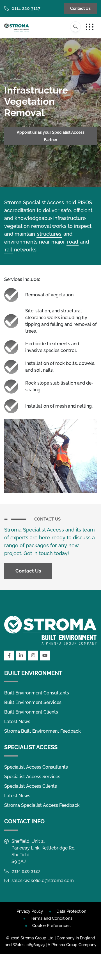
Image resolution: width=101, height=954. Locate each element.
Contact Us (80, 8)
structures (49, 234)
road (72, 242)
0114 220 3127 (26, 8)
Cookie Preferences (51, 925)
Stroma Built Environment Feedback (42, 731)
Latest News (17, 721)
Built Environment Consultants (36, 693)
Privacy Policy (30, 911)
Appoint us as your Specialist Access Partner (50, 136)
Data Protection (71, 911)
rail (8, 250)
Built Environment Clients (31, 712)
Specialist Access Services (32, 776)
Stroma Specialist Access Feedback (42, 805)
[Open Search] (75, 27)
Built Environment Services (32, 702)
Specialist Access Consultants (36, 767)
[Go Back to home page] (16, 27)
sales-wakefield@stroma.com (43, 880)
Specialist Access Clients (30, 786)
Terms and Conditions (51, 918)
